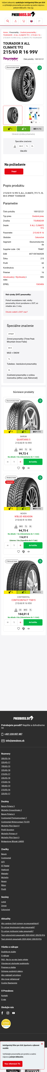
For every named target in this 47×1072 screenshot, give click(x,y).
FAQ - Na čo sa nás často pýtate (14, 959)
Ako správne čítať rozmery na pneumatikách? (20, 923)
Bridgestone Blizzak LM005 (12, 841)
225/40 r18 (5, 770)
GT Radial (5, 866)
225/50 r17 (5, 794)
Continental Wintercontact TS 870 (15, 822)
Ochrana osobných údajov (12, 971)
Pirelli (3, 889)
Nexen (4, 881)
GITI (3, 862)
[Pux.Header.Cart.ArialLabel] (24, 21)
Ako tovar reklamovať (10, 979)
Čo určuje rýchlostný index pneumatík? (17, 931)
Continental (6, 858)
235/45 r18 (5, 778)
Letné (3, 902)
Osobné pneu (38, 216)
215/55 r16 (5, 790)
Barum (4, 854)
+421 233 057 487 (13, 734)
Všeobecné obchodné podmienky (15, 963)
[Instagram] (8, 1013)
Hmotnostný (8, 277)
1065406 (40, 284)
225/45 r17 (5, 762)
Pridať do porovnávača (23, 468)
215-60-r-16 (35, 35)
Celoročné (39, 237)
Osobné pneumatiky (28, 32)
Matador (4, 873)
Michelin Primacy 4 (9, 834)
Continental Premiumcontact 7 (14, 818)
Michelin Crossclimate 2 (11, 810)
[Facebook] (2, 1013)
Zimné (4, 906)
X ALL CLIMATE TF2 (21, 35)
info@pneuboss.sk (15, 740)
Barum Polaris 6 (8, 814)
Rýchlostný (21, 277)
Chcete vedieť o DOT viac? (17, 312)
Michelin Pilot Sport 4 (10, 826)
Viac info (23, 151)
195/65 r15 (5, 766)
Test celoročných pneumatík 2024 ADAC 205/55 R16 (23, 935)
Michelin (4, 877)
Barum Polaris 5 (8, 806)
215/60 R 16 (38, 233)
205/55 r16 (5, 758)
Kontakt (4, 995)
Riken (3, 885)
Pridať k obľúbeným (18, 468)
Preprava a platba (8, 967)
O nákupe (5, 956)
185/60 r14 (5, 786)
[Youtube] (13, 1013)
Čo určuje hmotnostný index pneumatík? (18, 927)
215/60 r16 (5, 782)
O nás (3, 999)
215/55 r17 (5, 774)
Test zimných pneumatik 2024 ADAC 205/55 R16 (21, 939)
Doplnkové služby (8, 952)
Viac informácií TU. (13, 1064)
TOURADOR (7, 35)
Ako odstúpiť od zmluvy (11, 975)
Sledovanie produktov (28, 468)
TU (32, 8)
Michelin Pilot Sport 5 (10, 837)
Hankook (5, 870)
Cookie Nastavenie (9, 983)
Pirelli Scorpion (7, 830)
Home (5, 32)
